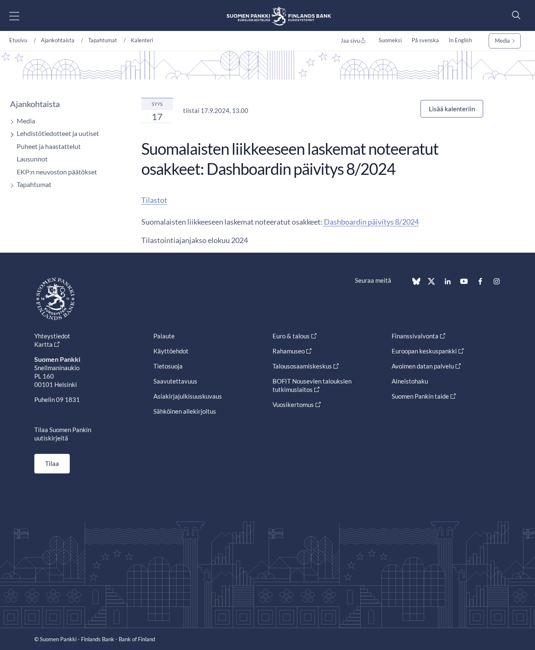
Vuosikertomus (293, 404)
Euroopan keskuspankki (424, 351)
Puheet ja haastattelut (49, 146)
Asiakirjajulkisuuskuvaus (187, 396)
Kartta (43, 344)
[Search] (514, 15)
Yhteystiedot (52, 336)
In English (460, 40)
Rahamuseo (289, 351)
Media (502, 40)
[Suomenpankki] (279, 15)
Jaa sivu (350, 40)
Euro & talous (291, 336)
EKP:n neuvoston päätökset (57, 172)
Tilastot (154, 200)
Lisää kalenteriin (452, 109)
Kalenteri (142, 40)
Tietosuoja (168, 366)
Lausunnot (32, 159)
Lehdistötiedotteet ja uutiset (58, 133)
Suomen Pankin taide (420, 396)
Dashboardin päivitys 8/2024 (371, 221)
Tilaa (52, 463)
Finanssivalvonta (415, 336)
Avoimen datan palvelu (423, 366)
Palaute (164, 336)
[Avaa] (10, 122)
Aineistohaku (410, 381)
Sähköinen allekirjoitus (184, 411)
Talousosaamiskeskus (302, 366)
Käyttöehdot (171, 351)
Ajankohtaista (57, 40)
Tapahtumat (102, 40)
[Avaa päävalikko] (21, 15)
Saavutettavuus (175, 381)
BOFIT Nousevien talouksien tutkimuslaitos (312, 385)
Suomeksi (390, 40)
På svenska (425, 40)
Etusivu (18, 40)
